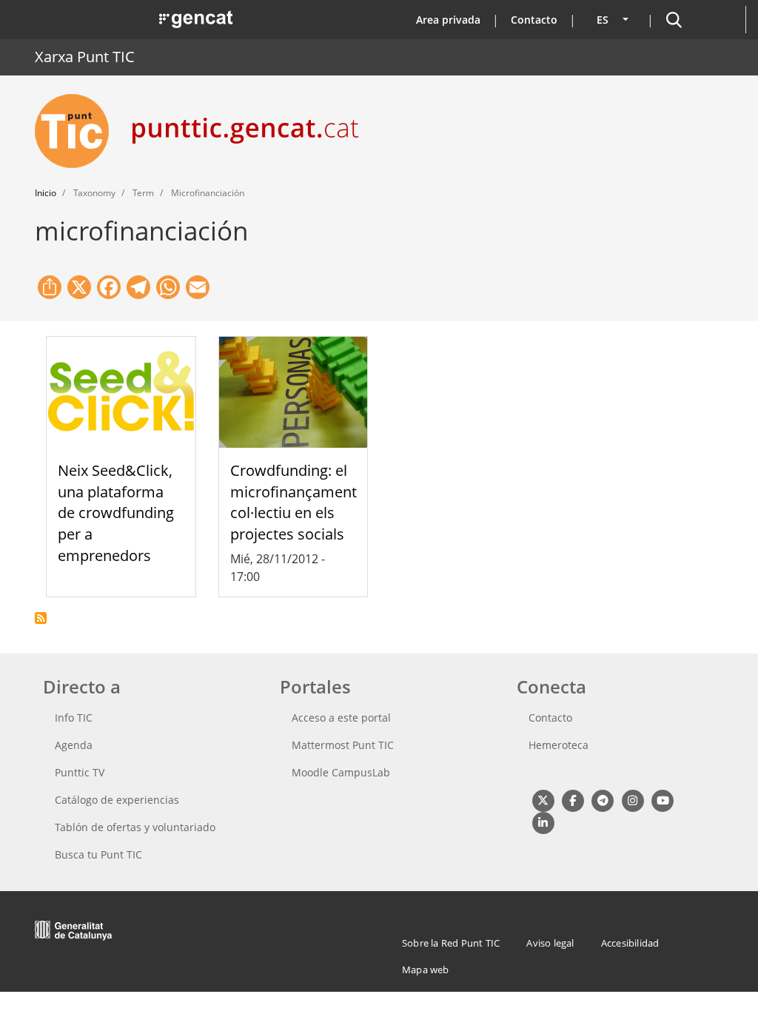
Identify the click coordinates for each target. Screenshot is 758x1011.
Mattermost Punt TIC (343, 745)
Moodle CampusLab (341, 772)
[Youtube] (663, 799)
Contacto (534, 20)
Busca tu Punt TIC (98, 854)
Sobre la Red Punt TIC (451, 943)
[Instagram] (632, 799)
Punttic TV (79, 772)
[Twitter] (543, 799)
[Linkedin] (543, 822)
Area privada (448, 20)
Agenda (74, 745)
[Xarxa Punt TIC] (78, 131)
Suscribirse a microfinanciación (41, 618)
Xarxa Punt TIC (85, 57)
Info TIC (74, 718)
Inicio (45, 193)
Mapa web (425, 969)
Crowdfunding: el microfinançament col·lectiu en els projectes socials (293, 502)
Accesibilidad (630, 943)
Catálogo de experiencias (117, 800)
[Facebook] (572, 799)
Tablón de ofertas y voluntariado (135, 827)
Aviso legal (550, 943)
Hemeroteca (558, 745)
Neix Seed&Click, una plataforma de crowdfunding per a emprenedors (116, 512)
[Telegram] (603, 799)
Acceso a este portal (341, 718)
